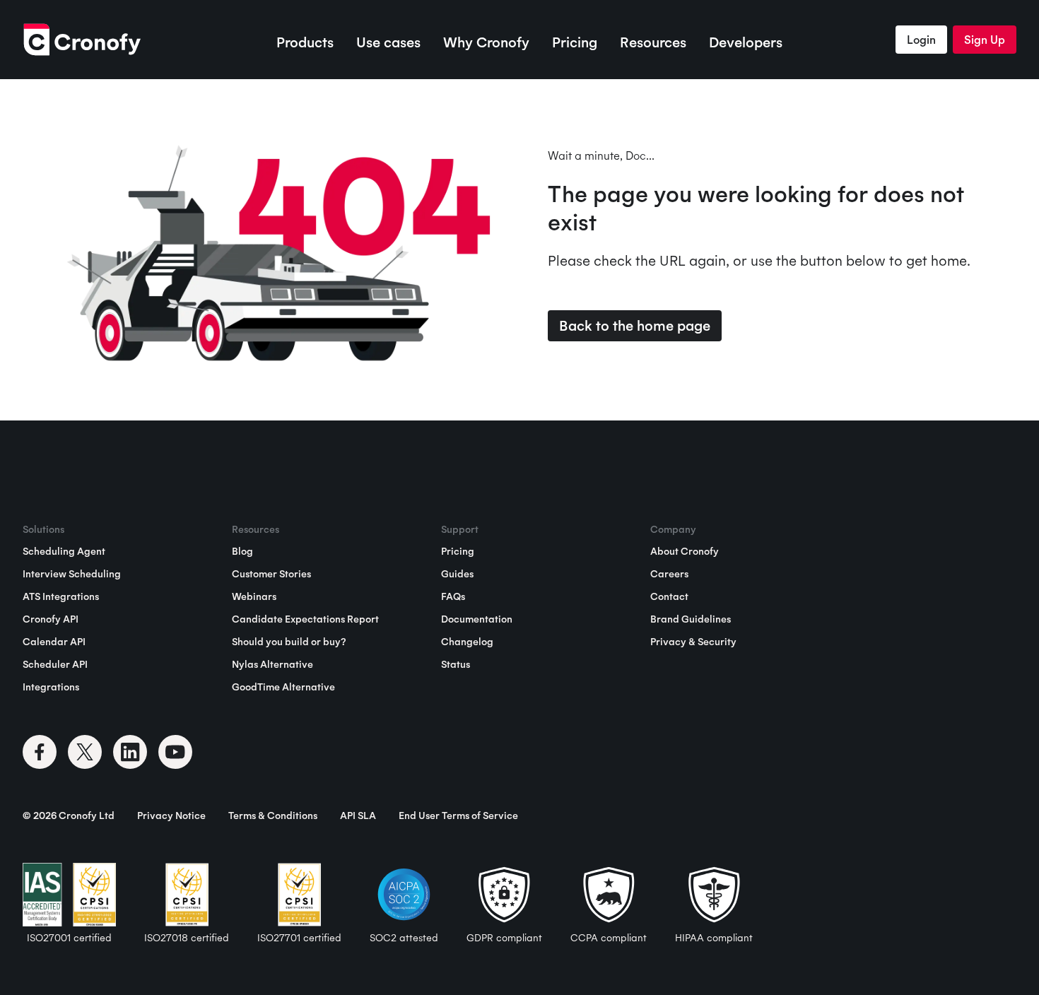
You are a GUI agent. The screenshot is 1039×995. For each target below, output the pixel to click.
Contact (669, 596)
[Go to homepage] (82, 40)
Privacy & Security (693, 641)
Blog (242, 551)
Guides (457, 573)
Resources (653, 42)
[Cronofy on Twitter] (85, 752)
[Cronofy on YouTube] (175, 752)
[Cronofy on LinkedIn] (130, 752)
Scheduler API (55, 664)
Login (921, 39)
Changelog (467, 641)
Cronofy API (50, 619)
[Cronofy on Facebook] (40, 752)
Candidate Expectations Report (305, 619)
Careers (669, 573)
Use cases (388, 42)
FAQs (453, 596)
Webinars (254, 596)
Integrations (51, 687)
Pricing (574, 42)
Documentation (476, 619)
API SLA (358, 815)
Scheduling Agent (64, 551)
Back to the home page (634, 325)
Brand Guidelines (690, 619)
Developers (745, 42)
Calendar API (54, 641)
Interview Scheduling (72, 573)
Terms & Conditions (272, 815)
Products (305, 42)
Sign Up (984, 39)
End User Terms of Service (458, 815)
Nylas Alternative (272, 664)
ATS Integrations (61, 596)
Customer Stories (271, 573)
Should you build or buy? (289, 641)
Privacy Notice (171, 815)
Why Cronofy (486, 42)
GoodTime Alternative (283, 687)
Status (455, 664)
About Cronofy (684, 551)
